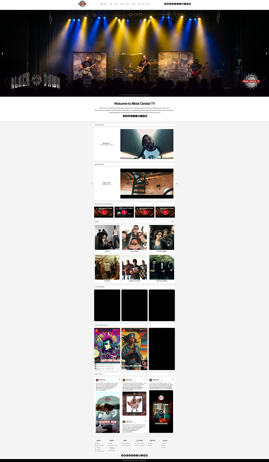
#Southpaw (114, 386)
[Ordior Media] (180, 4)
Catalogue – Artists (113, 445)
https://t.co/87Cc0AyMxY (128, 390)
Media (151, 445)
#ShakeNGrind (152, 387)
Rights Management (100, 451)
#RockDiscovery (157, 388)
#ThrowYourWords (132, 387)
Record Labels (112, 450)
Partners (98, 447)
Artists (111, 443)
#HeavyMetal (133, 429)
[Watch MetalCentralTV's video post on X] (108, 413)
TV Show (122, 4)
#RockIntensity (126, 430)
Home (101, 4)
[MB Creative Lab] (175, 4)
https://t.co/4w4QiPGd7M (133, 427)
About (105, 4)
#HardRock (151, 388)
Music (111, 4)
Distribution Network (100, 445)
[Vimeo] (187, 4)
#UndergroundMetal (167, 387)
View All (172, 221)
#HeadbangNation (133, 430)
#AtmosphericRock (106, 387)
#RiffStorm (138, 429)
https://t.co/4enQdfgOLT (101, 390)
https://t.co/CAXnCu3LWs (159, 386)
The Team (98, 449)
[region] (134, 144)
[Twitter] (185, 4)
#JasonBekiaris (168, 386)
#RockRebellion (126, 388)
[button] (92, 183)
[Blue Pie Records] (168, 4)
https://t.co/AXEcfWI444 (128, 432)
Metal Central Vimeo (127, 445)
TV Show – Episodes (140, 443)
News (128, 4)
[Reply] (123, 417)
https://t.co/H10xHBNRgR (167, 388)
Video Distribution (126, 443)
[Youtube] (190, 4)
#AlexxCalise (125, 387)
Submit (139, 4)
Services (133, 4)
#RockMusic (139, 388)
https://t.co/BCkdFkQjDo (107, 386)
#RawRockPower (133, 388)
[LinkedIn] (173, 4)
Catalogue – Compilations (112, 448)
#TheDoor (141, 427)
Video (116, 4)
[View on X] (119, 379)
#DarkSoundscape (107, 388)
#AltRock (112, 387)
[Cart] (165, 4)
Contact (147, 4)
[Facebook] (170, 4)
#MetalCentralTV (99, 388)
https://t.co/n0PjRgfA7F (136, 386)
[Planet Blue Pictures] (183, 4)
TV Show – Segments (140, 445)
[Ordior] (178, 4)
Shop (143, 4)
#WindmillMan (99, 387)
